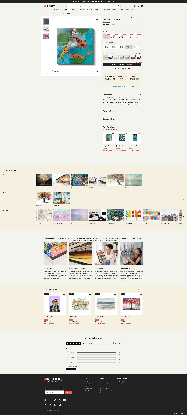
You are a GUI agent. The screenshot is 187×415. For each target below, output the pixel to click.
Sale (133, 9)
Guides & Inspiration (104, 388)
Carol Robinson (72, 318)
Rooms (96, 9)
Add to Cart (126, 64)
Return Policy (103, 386)
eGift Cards (119, 386)
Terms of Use (86, 390)
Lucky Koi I (106, 145)
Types (80, 9)
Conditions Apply (134, 79)
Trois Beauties (73, 316)
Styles (73, 9)
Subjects (64, 9)
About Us (86, 381)
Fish (60, 13)
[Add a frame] (55, 71)
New (127, 9)
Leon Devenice (124, 318)
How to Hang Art (104, 383)
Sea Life (54, 13)
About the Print (108, 111)
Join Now (69, 392)
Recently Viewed (178, 413)
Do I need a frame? (137, 53)
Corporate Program (121, 381)
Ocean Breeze (99, 316)
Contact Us (102, 392)
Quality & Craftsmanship (89, 383)
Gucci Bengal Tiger (49, 316)
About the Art (107, 95)
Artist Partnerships (88, 388)
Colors (114, 9)
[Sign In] (138, 6)
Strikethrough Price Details (106, 390)
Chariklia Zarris (132, 146)
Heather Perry (47, 318)
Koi (63, 13)
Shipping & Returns (109, 119)
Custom (121, 9)
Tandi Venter (105, 146)
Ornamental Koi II (133, 145)
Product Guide (138, 32)
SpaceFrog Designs (120, 146)
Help (101, 381)
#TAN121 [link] (68, 13)
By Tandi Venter (106, 22)
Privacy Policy (87, 386)
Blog (85, 392)
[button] (106, 36)
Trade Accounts (120, 383)
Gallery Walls (106, 9)
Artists (88, 9)
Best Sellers (56, 9)
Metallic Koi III (119, 145)
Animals (49, 13)
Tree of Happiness (125, 316)
